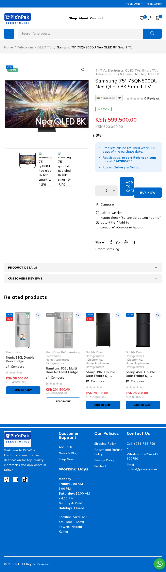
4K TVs (100, 70)
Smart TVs (150, 70)
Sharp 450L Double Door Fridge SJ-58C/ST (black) (140, 375)
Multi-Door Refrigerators (62, 352)
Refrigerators (55, 363)
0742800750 (122, 161)
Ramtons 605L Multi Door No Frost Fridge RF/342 (62, 372)
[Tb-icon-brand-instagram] (15, 479)
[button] (83, 70)
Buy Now (148, 192)
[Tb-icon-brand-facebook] (6, 479)
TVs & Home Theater (129, 74)
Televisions (25, 47)
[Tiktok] (25, 479)
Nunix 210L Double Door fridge (20, 359)
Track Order (133, 3)
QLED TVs (45, 47)
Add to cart (130, 186)
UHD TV (153, 74)
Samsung (112, 249)
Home (8, 47)
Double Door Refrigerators (95, 353)
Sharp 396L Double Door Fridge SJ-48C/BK (100, 375)
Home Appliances (58, 359)
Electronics (115, 70)
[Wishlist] (109, 212)
